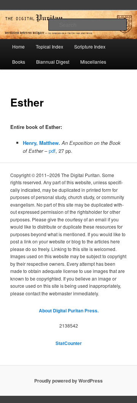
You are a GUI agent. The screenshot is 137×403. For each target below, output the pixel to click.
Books (18, 61)
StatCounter (69, 343)
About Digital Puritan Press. (69, 310)
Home (18, 46)
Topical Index (49, 46)
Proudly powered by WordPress (68, 380)
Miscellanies (93, 61)
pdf (52, 150)
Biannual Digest (52, 61)
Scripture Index (89, 46)
